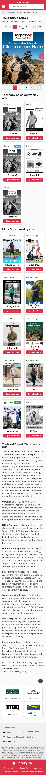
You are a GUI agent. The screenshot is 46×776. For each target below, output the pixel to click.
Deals (19, 13)
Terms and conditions (34, 772)
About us (15, 768)
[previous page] (10, 27)
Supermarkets (33, 732)
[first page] (6, 27)
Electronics (32, 737)
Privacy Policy (36, 768)
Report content (19, 772)
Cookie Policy (25, 768)
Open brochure (12, 138)
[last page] (40, 27)
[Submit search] (42, 7)
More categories (9, 741)
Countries (7, 772)
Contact (7, 768)
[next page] (35, 27)
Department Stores (15, 737)
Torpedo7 (11, 13)
